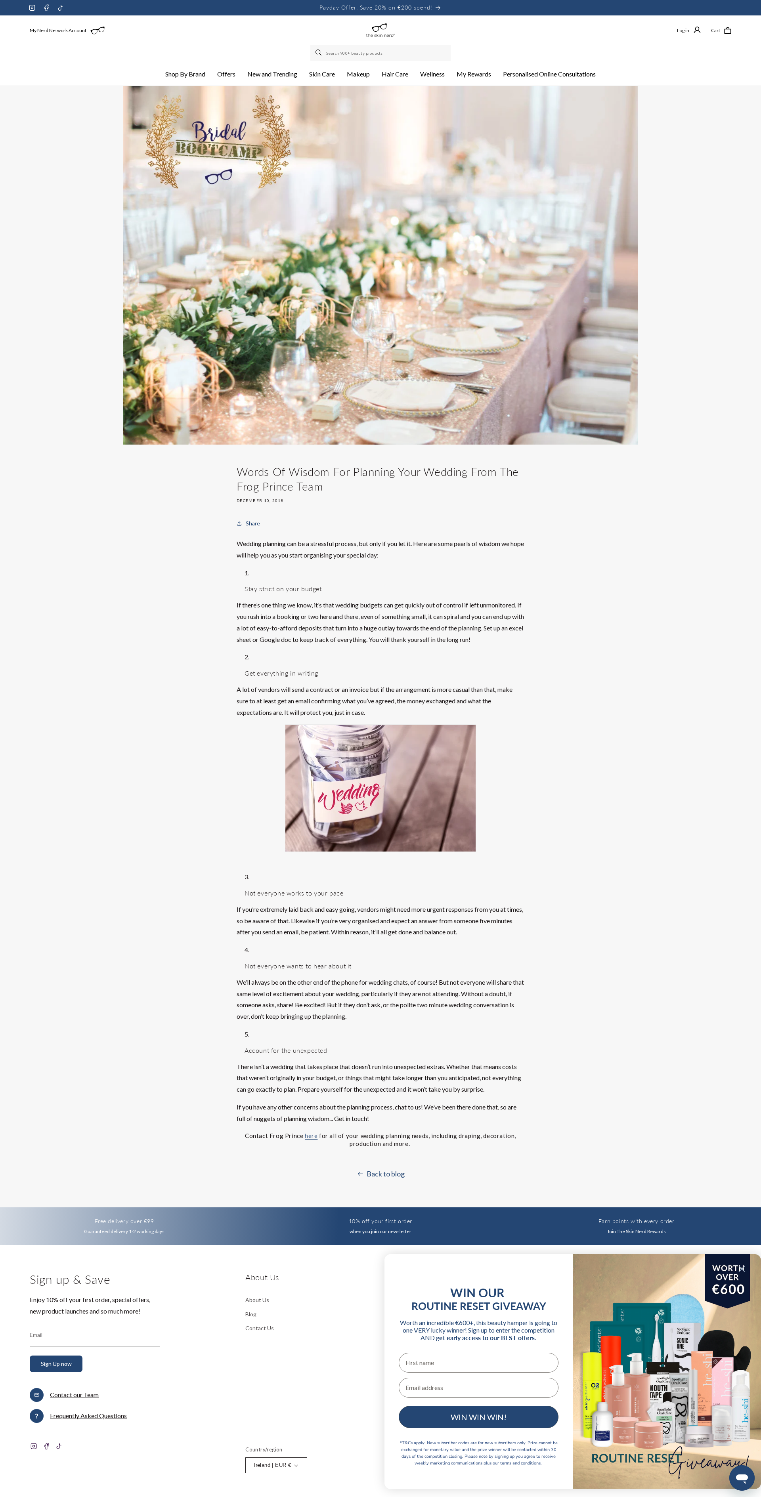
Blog (250, 1314)
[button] (185, 74)
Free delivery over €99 (124, 1221)
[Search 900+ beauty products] (319, 53)
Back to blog (386, 1173)
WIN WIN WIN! (479, 1417)
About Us (257, 1300)
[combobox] (380, 53)
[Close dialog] (742, 1269)
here (311, 1135)
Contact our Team (74, 1394)
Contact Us (259, 1328)
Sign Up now (56, 1363)
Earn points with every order (636, 1221)
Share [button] (253, 523)
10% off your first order (380, 1221)
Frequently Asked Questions (88, 1415)
